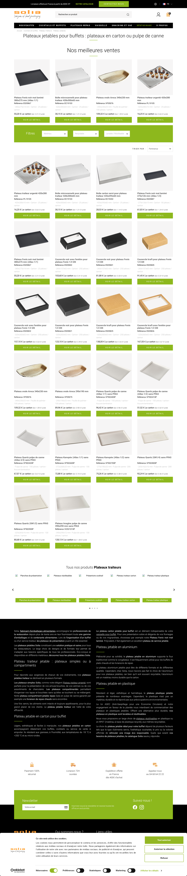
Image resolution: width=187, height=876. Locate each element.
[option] (29, 588)
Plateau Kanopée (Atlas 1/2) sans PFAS (112, 458)
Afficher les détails (149, 870)
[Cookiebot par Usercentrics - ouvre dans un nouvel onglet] (18, 871)
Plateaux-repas (80, 25)
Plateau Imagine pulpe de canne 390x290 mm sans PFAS (71, 524)
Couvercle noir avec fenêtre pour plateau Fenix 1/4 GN (71, 260)
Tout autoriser (164, 840)
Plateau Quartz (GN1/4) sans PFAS (154, 457)
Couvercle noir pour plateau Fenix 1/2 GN (71, 326)
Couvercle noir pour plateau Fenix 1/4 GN (112, 260)
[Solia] (27, 14)
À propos (162, 25)
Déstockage (144, 25)
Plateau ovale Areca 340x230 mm (113, 97)
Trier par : (139, 149)
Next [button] (174, 590)
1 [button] (89, 608)
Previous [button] (13, 590)
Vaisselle (101, 25)
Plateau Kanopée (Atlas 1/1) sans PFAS (71, 458)
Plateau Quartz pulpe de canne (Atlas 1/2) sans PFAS (152, 392)
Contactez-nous (114, 4)
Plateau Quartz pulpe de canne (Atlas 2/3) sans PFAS (29, 458)
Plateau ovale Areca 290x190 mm (71, 391)
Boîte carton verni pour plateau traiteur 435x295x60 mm (111, 194)
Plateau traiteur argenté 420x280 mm (153, 99)
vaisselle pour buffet (106, 634)
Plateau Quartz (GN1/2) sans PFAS (31, 523)
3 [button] (94, 608)
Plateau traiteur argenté (74, 682)
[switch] (80, 870)
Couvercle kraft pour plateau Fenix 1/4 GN (154, 260)
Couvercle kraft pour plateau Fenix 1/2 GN (113, 326)
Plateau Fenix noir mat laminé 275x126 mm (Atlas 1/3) (152, 194)
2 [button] (92, 608)
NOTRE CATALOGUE (84, 4)
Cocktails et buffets (52, 25)
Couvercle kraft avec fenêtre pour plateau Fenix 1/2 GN (154, 326)
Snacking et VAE (122, 25)
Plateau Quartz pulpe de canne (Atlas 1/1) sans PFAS (111, 392)
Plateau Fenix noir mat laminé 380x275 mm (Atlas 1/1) (29, 99)
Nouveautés (26, 25)
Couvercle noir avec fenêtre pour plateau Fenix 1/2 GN (30, 326)
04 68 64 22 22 (156, 774)
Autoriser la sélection (164, 849)
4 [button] (97, 608)
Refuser (164, 858)
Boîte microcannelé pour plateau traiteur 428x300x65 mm (71, 99)
